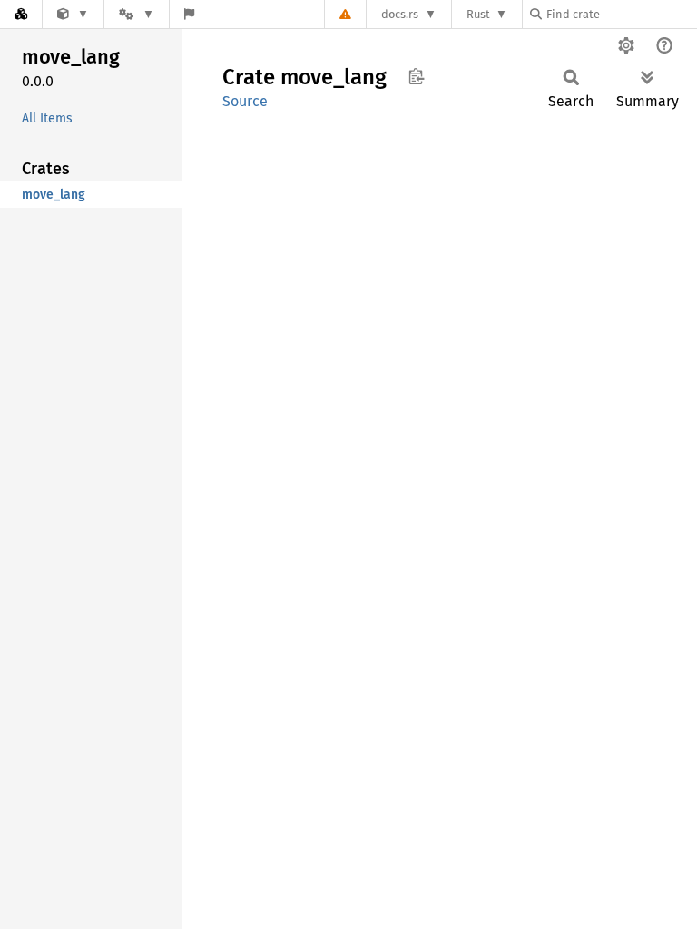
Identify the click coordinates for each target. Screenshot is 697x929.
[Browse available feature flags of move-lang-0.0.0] (189, 14)
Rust (478, 14)
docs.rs (399, 14)
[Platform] (136, 14)
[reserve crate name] (73, 14)
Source (245, 101)
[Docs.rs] (21, 14)
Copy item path (416, 76)
